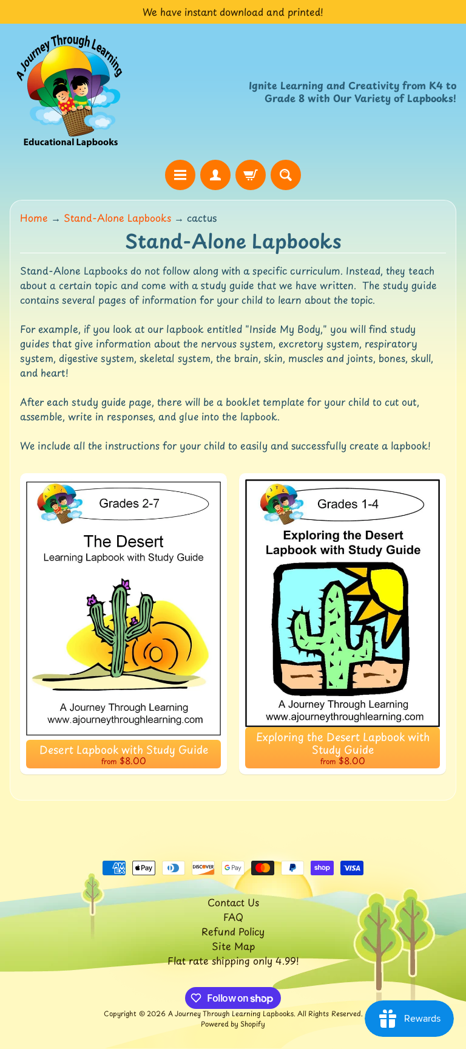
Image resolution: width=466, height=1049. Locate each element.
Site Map (233, 945)
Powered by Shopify (233, 1024)
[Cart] (250, 175)
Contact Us (233, 902)
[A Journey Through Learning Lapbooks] (70, 91)
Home (34, 217)
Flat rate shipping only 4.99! (233, 960)
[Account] (215, 175)
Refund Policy (233, 931)
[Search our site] (286, 175)
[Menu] (180, 175)
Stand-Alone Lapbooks (117, 217)
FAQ (233, 916)
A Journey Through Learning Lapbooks (231, 1013)
